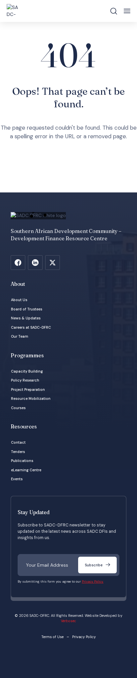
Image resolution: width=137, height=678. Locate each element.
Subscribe (93, 565)
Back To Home (70, 170)
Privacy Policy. (92, 582)
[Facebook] (18, 262)
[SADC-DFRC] (13, 11)
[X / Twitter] (52, 262)
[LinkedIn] (35, 262)
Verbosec (68, 621)
